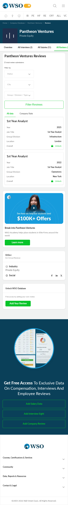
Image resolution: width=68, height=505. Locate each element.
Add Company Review (34, 424)
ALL (59, 16)
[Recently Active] (5, 15)
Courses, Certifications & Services (17, 458)
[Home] (13, 6)
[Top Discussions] (12, 15)
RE (44, 16)
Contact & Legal (10, 486)
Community (8, 467)
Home (5, 23)
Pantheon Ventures (35, 23)
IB (27, 16)
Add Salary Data (34, 404)
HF (38, 16)
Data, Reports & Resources (14, 476)
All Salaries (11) (44, 47)
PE (33, 16)
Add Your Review (18, 303)
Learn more (17, 242)
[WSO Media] (19, 15)
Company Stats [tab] (26, 114)
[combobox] (19, 74)
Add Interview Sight (34, 414)
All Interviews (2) (25, 47)
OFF (51, 16)
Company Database (17, 23)
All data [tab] (10, 114)
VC (65, 16)
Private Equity (12, 270)
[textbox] (10, 73)
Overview (8, 47)
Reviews (48, 23)
